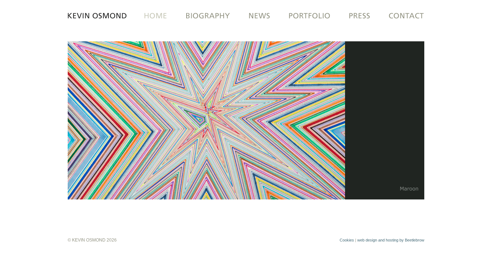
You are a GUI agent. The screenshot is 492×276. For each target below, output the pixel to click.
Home (153, 16)
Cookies (347, 240)
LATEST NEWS (259, 16)
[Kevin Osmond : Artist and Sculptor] (100, 16)
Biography (207, 16)
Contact (402, 16)
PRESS (359, 16)
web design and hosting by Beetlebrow (390, 240)
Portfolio (309, 16)
